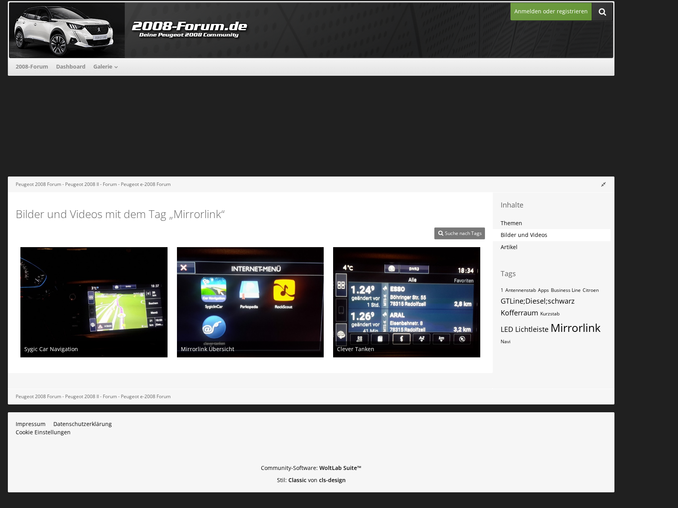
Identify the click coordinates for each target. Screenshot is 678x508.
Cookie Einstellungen (43, 432)
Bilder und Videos (524, 235)
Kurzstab (550, 313)
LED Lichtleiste (525, 329)
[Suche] (602, 11)
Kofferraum (519, 312)
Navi (505, 341)
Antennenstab (520, 290)
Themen (511, 223)
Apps (543, 290)
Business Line (566, 290)
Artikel (509, 247)
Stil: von (311, 480)
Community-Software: (311, 468)
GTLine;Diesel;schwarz (537, 301)
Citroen (591, 290)
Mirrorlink (575, 327)
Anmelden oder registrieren (551, 11)
